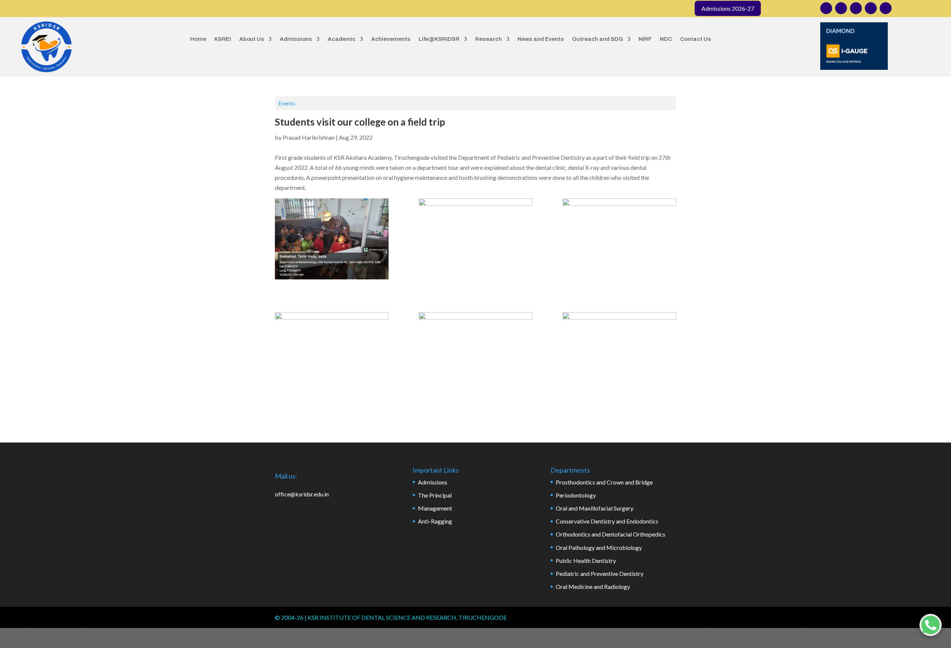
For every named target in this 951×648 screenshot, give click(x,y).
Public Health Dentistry (586, 560)
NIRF (645, 39)
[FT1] (332, 240)
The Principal (435, 495)
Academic (342, 39)
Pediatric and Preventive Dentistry (599, 573)
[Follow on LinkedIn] (856, 8)
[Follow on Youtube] (871, 8)
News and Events (540, 39)
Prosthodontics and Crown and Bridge (604, 482)
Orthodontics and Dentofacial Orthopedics (610, 534)
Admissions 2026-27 (727, 8)
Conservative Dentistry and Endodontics (607, 521)
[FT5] (619, 352)
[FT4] (332, 352)
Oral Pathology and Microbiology (599, 547)
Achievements (390, 39)
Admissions (296, 39)
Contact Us (695, 39)
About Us (251, 39)
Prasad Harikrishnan (309, 137)
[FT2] (475, 238)
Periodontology (576, 495)
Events (286, 103)
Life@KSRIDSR (439, 39)
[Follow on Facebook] (841, 8)
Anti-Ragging (435, 521)
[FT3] (619, 238)
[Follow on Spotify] (886, 8)
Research (488, 39)
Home (198, 39)
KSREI (222, 39)
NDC (666, 39)
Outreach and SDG (597, 39)
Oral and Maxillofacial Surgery (594, 508)
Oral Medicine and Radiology (593, 586)
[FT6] (475, 352)
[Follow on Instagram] (826, 8)
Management (435, 508)
